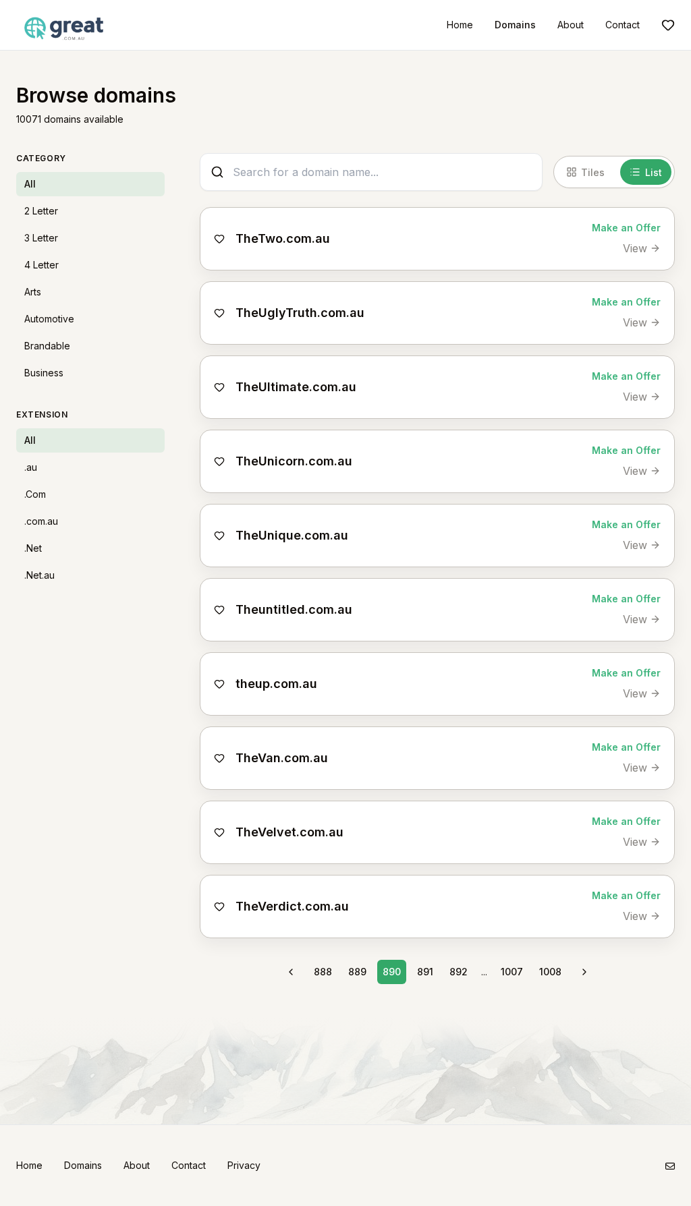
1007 (512, 971)
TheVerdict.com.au (292, 906)
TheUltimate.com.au (296, 387)
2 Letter (41, 211)
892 (458, 971)
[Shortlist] (668, 25)
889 (357, 971)
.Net (33, 548)
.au (30, 467)
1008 (550, 971)
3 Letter (41, 237)
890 (392, 971)
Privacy (243, 1165)
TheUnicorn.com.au (294, 461)
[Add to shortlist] (219, 238)
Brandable (47, 345)
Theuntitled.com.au (294, 609)
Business (43, 372)
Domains (515, 24)
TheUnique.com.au (292, 535)
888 (323, 971)
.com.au (41, 521)
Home (460, 24)
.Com (35, 494)
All (30, 184)
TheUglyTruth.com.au (300, 313)
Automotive (49, 318)
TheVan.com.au (282, 758)
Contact (622, 24)
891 (425, 971)
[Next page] (584, 972)
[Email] (670, 1165)
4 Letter (41, 264)
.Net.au (39, 575)
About (570, 24)
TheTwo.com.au (283, 238)
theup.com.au (276, 684)
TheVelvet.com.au (289, 832)
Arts (32, 291)
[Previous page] (291, 972)
